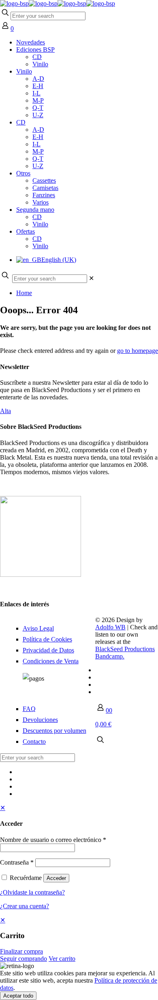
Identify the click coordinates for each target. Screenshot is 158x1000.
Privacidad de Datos (48, 650)
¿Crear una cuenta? (24, 906)
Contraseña (17, 862)
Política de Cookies (47, 639)
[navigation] (79, 939)
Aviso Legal (38, 628)
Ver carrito (62, 958)
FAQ (29, 708)
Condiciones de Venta (51, 661)
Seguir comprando (23, 958)
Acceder (56, 878)
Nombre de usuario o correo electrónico (53, 839)
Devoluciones (40, 719)
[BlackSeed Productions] (57, 3)
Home (24, 292)
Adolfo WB (110, 627)
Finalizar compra (21, 951)
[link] (91, 278)
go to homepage (137, 350)
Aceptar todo (18, 996)
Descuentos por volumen (54, 730)
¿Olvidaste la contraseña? (32, 892)
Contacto (34, 741)
